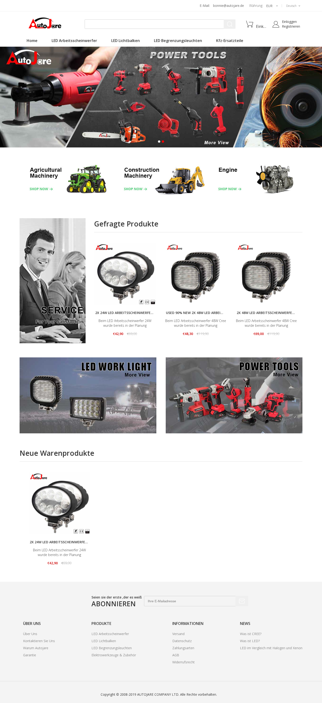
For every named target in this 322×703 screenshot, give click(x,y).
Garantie (29, 655)
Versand (178, 634)
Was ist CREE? (250, 634)
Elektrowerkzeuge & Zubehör (113, 655)
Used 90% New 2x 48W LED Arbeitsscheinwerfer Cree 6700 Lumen (195, 312)
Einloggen (289, 21)
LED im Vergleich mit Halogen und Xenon (271, 648)
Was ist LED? (250, 641)
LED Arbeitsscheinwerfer (74, 40)
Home (32, 40)
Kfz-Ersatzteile (229, 40)
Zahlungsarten (183, 648)
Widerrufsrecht (183, 662)
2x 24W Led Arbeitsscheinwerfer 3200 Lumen (125, 312)
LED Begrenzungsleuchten (178, 40)
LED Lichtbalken (125, 40)
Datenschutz (182, 641)
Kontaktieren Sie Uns (39, 641)
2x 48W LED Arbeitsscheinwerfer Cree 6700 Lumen (266, 312)
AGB (175, 655)
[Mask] (161, 97)
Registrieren (291, 26)
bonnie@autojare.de (228, 5)
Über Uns (30, 634)
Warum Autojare (35, 648)
